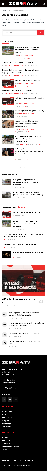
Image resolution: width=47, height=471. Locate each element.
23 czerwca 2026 (21, 132)
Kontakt (5, 437)
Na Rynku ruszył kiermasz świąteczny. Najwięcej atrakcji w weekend (27, 182)
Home (4, 11)
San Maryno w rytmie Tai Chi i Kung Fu (17, 90)
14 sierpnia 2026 (21, 58)
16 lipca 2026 (20, 106)
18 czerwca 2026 (32, 144)
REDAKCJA (6, 461)
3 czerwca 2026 (21, 159)
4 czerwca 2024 (19, 258)
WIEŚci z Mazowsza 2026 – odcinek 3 (17, 63)
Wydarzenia (7, 411)
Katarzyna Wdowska (26, 55)
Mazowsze (6, 427)
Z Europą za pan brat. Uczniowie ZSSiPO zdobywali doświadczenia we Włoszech (28, 138)
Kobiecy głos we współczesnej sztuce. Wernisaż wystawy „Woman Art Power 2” (29, 151)
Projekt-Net (27, 465)
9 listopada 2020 (19, 197)
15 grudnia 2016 (19, 187)
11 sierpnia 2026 (21, 86)
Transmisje (6, 424)
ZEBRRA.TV (11, 465)
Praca (4, 450)
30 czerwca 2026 (21, 116)
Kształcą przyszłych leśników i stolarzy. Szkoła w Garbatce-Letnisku (27, 49)
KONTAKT (29, 461)
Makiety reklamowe (10, 447)
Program (5, 421)
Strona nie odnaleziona (16, 11)
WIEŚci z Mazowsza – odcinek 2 (28, 80)
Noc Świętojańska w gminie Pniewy (29, 111)
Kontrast (5, 414)
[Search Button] (40, 32)
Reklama (6, 444)
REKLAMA (17, 461)
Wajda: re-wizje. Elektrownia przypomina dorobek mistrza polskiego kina (26, 123)
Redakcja (6, 440)
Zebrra (21, 144)
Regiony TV (7, 417)
